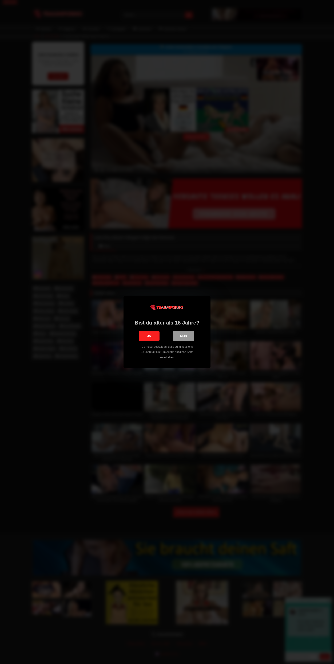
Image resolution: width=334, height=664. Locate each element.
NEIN (183, 335)
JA (149, 335)
